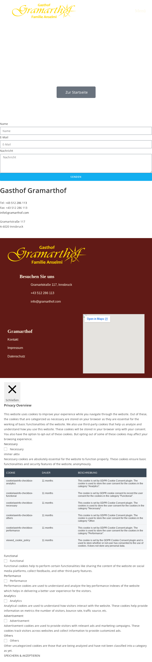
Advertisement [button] (13, 616)
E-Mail (4, 137)
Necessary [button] (11, 444)
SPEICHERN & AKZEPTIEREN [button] (22, 655)
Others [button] (8, 635)
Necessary (17, 449)
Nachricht (6, 151)
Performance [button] (12, 576)
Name (4, 124)
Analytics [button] (10, 596)
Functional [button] (11, 556)
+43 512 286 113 (16, 203)
